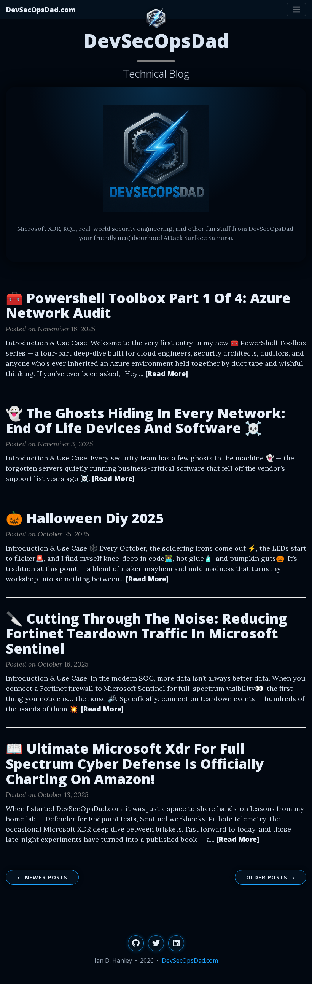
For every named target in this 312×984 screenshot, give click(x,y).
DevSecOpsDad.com (41, 9)
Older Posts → (270, 877)
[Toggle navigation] (296, 9)
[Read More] (166, 373)
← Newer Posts (42, 877)
